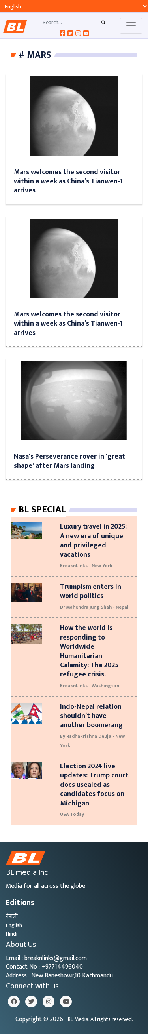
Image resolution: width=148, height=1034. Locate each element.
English (14, 925)
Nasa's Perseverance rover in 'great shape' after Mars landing (69, 461)
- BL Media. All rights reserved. (99, 1019)
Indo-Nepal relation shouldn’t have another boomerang (91, 716)
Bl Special (42, 510)
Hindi (11, 934)
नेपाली (12, 916)
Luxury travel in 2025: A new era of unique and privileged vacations (93, 540)
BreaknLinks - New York (86, 565)
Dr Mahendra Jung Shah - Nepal (94, 607)
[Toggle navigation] (131, 26)
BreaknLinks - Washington (89, 685)
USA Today (72, 814)
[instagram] (48, 1001)
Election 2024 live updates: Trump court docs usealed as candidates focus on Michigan (94, 784)
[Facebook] (14, 1001)
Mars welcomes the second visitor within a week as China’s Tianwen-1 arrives (68, 181)
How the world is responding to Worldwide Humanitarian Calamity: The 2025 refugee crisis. (89, 651)
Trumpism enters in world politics (90, 591)
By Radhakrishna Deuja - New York (92, 740)
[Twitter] (31, 1001)
